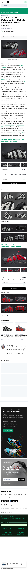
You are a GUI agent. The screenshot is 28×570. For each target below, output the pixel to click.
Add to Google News (8, 31)
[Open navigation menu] (2, 2)
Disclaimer (3, 510)
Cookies (25, 508)
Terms (21, 508)
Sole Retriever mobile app (17, 132)
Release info (14, 183)
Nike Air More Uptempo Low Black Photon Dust (12, 140)
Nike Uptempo (8, 315)
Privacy (16, 508)
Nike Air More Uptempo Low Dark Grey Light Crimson (12, 245)
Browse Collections (5, 508)
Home (2, 15)
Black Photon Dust (9, 125)
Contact (12, 508)
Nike (24, 81)
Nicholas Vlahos (5, 25)
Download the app (8, 430)
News (6, 15)
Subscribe (21, 479)
